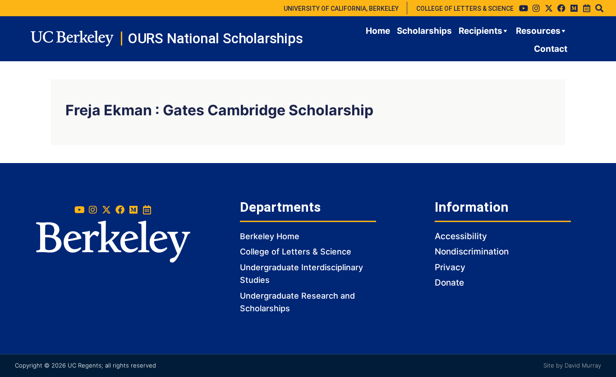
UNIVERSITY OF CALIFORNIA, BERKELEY (341, 8)
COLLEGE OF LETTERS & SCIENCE (465, 8)
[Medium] (574, 8)
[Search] (599, 8)
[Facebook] (561, 8)
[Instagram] (536, 8)
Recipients (480, 31)
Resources (538, 31)
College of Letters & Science (295, 251)
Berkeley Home (269, 236)
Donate (449, 282)
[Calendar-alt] (586, 8)
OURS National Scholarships (215, 38)
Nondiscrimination (472, 251)
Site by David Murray (572, 365)
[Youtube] (523, 8)
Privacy (450, 267)
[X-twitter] (548, 8)
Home (378, 31)
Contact (550, 49)
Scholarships (424, 31)
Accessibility (461, 236)
